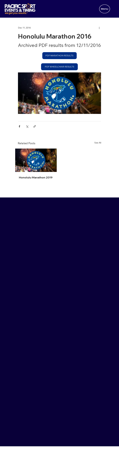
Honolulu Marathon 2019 (36, 177)
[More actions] (99, 28)
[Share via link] (34, 126)
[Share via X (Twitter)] (27, 126)
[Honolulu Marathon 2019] (36, 160)
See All (97, 142)
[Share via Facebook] (19, 126)
